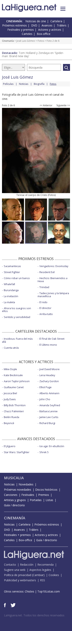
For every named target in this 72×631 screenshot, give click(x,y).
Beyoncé (9, 423)
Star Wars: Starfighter (16, 452)
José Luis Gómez (25, 41)
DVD (34, 25)
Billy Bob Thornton (15, 405)
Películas (8, 84)
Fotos (41, 41)
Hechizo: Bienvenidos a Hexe (52, 279)
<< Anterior (46, 105)
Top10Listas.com (48, 591)
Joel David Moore (49, 369)
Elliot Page (45, 387)
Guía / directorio (14, 505)
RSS (42, 580)
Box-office (43, 34)
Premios (43, 495)
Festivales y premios (20, 29)
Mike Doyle (10, 369)
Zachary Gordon (49, 381)
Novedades (26, 484)
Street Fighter (12, 272)
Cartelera (56, 21)
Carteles (27, 34)
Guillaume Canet (14, 387)
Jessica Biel (10, 393)
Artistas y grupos (15, 500)
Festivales (27, 495)
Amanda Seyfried (49, 405)
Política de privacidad (17, 575)
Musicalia (14, 477)
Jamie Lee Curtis (48, 417)
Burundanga (11, 290)
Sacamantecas (12, 266)
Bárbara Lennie (48, 411)
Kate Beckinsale (13, 375)
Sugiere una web (14, 570)
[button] (62, 9)
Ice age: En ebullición (51, 446)
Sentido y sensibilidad (17, 317)
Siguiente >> (63, 105)
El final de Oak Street (51, 338)
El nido (43, 302)
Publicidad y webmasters (20, 580)
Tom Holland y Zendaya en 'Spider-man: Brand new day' (33, 54)
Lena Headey (47, 375)
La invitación (11, 296)
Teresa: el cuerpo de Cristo (31, 195)
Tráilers (61, 25)
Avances (47, 25)
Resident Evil (47, 272)
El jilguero (9, 446)
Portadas (36, 500)
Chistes (29, 591)
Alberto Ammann (49, 393)
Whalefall (9, 284)
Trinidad (44, 287)
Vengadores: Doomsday (53, 266)
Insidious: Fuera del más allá (17, 340)
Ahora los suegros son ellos (16, 309)
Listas (49, 500)
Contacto (10, 564)
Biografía (39, 84)
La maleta (9, 302)
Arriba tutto (46, 314)
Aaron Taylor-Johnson (17, 381)
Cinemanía (8, 41)
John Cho (44, 399)
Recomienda (45, 564)
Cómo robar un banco (17, 278)
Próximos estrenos (14, 25)
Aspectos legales (40, 570)
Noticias (23, 84)
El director (45, 308)
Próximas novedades (17, 489)
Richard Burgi (47, 423)
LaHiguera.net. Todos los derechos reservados (34, 615)
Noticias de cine (35, 21)
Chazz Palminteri (14, 411)
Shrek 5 (44, 452)
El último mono (48, 344)
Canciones (10, 495)
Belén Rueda (11, 417)
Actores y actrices (49, 29)
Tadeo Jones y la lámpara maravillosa (53, 294)
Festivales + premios (17, 535)
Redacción (26, 564)
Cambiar (38, 575)
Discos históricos (46, 489)
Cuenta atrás (11, 347)
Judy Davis (10, 399)
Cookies (54, 575)
